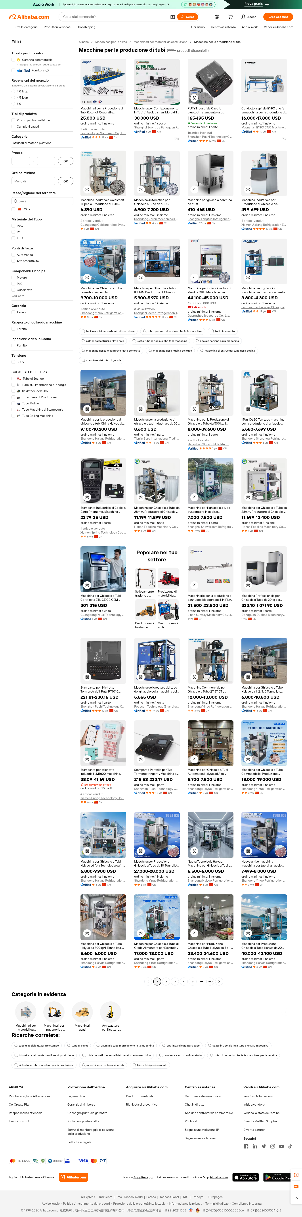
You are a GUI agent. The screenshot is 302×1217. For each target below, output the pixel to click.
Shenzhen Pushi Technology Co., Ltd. (210, 136)
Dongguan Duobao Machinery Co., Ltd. (264, 614)
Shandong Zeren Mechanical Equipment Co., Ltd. (157, 219)
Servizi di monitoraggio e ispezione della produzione (91, 1131)
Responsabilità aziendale (25, 1113)
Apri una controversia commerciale (209, 1113)
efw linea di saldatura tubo (183, 1045)
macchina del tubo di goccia (103, 360)
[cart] (231, 17)
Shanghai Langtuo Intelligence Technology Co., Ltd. (210, 219)
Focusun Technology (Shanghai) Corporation (264, 307)
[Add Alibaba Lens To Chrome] (73, 1177)
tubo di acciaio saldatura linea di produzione (46, 1055)
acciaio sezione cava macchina (219, 341)
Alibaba (84, 42)
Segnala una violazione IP (202, 1129)
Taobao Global (169, 1197)
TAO (185, 1197)
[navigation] (42, 512)
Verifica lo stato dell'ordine (261, 1113)
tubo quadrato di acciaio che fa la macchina (174, 331)
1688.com (105, 1197)
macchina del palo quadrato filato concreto (113, 350)
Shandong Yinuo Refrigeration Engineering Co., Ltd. (103, 313)
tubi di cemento (225, 331)
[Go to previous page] (148, 981)
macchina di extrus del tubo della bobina (230, 350)
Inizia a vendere (254, 1104)
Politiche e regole (79, 1142)
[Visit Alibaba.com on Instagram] (272, 1146)
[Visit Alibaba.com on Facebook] (246, 1146)
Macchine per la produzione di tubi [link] (217, 42)
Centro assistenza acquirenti (204, 1096)
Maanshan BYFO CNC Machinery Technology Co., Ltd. (264, 127)
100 (210, 981)
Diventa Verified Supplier (260, 1121)
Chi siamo (16, 1087)
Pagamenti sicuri (78, 1096)
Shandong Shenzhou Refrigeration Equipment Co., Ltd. (264, 438)
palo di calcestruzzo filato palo (105, 341)
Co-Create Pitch (20, 1104)
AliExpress (88, 1197)
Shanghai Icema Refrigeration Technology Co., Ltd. (157, 313)
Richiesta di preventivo (141, 1104)
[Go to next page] (219, 981)
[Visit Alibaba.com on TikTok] (290, 1146)
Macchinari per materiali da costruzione (160, 42)
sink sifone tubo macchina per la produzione (46, 1065)
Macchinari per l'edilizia (111, 42)
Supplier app (143, 1177)
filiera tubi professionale (152, 1065)
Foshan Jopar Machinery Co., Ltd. (103, 133)
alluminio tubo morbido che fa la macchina (127, 1045)
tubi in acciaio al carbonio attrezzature (110, 331)
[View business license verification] (191, 1210)
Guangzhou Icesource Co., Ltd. (209, 315)
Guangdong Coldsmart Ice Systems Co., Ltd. (103, 224)
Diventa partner (254, 1129)
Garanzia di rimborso (81, 1104)
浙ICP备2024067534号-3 (264, 1210)
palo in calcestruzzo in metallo (183, 1055)
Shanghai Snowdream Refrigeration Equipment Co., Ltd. (210, 526)
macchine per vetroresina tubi (105, 1065)
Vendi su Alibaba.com (258, 1096)
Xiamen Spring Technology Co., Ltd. (103, 532)
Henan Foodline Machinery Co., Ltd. (157, 526)
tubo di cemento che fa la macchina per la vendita (245, 1055)
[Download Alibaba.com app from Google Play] (278, 1177)
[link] (296, 1175)
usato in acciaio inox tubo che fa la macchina (240, 1045)
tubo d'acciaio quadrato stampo (39, 1045)
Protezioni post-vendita (83, 1121)
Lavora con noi (19, 1121)
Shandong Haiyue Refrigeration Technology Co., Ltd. (103, 438)
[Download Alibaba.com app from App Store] (245, 1177)
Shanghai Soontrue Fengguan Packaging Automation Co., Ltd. (157, 127)
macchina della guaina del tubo (172, 350)
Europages (215, 1197)
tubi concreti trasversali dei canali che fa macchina (119, 1055)
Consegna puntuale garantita (87, 1113)
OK (65, 161)
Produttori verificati (139, 1096)
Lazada (151, 1197)
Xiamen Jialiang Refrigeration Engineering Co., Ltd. (264, 224)
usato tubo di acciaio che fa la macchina (162, 341)
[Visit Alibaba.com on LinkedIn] (255, 1146)
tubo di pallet (80, 1045)
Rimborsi (191, 1121)
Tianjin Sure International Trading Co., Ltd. (157, 438)
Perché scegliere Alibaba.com (29, 1096)
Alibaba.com (219, 1177)
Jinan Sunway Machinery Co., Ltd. (210, 614)
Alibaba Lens (31, 1177)
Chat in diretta (194, 1104)
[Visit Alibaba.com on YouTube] (281, 1146)
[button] (172, 16)
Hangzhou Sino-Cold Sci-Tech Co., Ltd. (210, 444)
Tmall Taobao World (129, 1197)
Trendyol (198, 1197)
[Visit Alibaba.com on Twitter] (263, 1146)
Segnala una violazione (200, 1138)
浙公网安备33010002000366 (223, 1210)
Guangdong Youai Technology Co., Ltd (103, 614)
